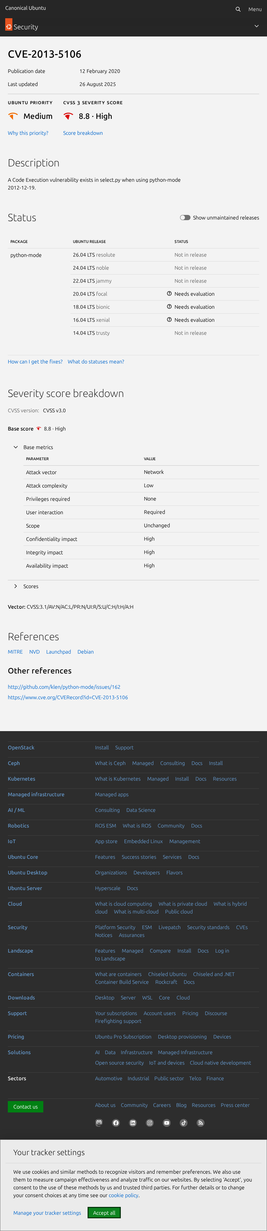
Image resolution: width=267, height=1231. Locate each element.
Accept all (104, 1213)
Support (124, 747)
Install (102, 747)
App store (106, 841)
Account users (160, 1013)
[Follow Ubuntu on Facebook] (117, 1124)
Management (184, 841)
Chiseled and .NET (214, 974)
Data (110, 1052)
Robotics (18, 825)
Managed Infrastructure (185, 1052)
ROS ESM (105, 825)
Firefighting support (118, 1021)
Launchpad (58, 652)
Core (164, 997)
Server (128, 997)
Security (17, 927)
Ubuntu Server (25, 888)
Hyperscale (107, 888)
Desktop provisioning (182, 1037)
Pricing (190, 1013)
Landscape (20, 951)
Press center (235, 1105)
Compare (160, 951)
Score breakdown (83, 133)
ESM (147, 927)
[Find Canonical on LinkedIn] (134, 1124)
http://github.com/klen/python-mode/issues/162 (64, 687)
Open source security (119, 1063)
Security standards (208, 927)
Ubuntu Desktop (27, 872)
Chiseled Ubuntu (167, 974)
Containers (21, 974)
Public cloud (179, 911)
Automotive (108, 1078)
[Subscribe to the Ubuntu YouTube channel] (168, 1124)
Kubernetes (21, 779)
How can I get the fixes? (35, 361)
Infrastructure (137, 1052)
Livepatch (170, 927)
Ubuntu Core (23, 857)
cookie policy (123, 1195)
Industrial (138, 1078)
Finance (215, 1078)
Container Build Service (122, 982)
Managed (143, 763)
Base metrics (38, 447)
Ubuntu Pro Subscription (123, 1037)
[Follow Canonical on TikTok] (185, 1124)
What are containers (118, 974)
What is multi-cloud (136, 911)
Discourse (216, 1013)
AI (97, 1052)
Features (105, 857)
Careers (162, 1105)
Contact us (25, 1107)
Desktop (104, 997)
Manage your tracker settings (47, 1213)
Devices (222, 1037)
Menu (255, 9)
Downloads (21, 997)
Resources (225, 779)
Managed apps (112, 794)
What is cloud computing (123, 904)
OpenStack (21, 747)
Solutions (19, 1052)
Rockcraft (166, 982)
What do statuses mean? (96, 361)
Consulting (172, 763)
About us (105, 1105)
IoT (12, 841)
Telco (195, 1078)
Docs (197, 763)
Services (172, 857)
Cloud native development (220, 1063)
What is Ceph (110, 763)
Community (171, 825)
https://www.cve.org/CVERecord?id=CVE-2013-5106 (68, 697)
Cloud (15, 904)
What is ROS (137, 825)
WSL (147, 997)
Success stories (139, 857)
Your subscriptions (116, 1013)
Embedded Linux (143, 841)
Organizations (111, 872)
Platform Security (115, 927)
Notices (103, 935)
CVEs (242, 927)
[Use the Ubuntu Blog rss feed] (202, 1124)
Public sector (169, 1078)
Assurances (132, 935)
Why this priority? (28, 133)
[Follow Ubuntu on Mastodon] (100, 1124)
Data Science (141, 810)
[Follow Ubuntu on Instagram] (151, 1124)
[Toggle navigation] (256, 26)
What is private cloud (183, 904)
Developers (147, 872)
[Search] (238, 9)
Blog (181, 1105)
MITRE (15, 652)
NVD (34, 652)
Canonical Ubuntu (25, 8)
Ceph (14, 763)
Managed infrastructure (36, 794)
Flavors (174, 872)
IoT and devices (167, 1063)
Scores (30, 586)
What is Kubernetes (118, 779)
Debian (85, 652)
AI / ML (16, 810)
